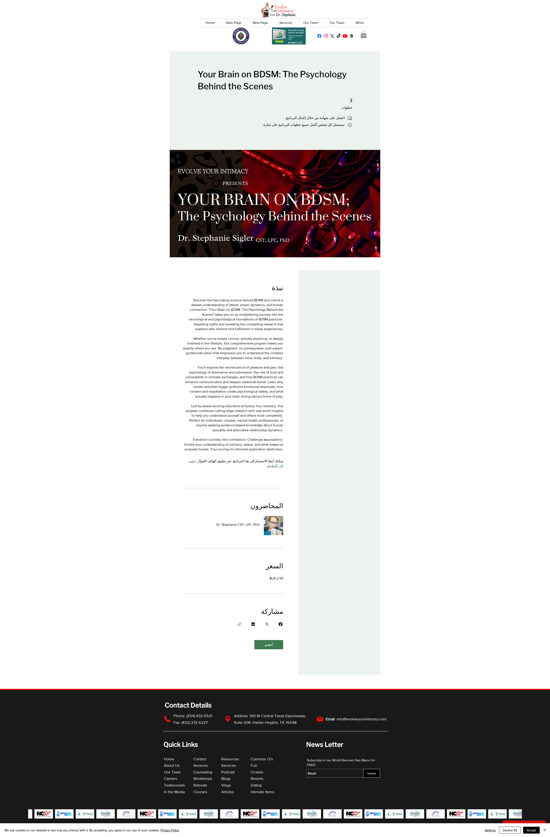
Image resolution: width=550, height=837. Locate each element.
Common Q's (262, 759)
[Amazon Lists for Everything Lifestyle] (351, 36)
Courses (200, 792)
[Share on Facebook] (280, 624)
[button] (363, 34)
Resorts (257, 778)
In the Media (174, 792)
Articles (227, 792)
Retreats (200, 785)
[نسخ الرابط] (239, 624)
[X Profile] (332, 36)
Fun (254, 765)
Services (200, 765)
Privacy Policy (169, 830)
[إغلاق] (544, 830)
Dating (256, 785)
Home (169, 759)
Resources (230, 759)
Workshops (202, 778)
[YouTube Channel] (345, 36)
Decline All (510, 830)
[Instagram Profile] (325, 36)
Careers (170, 778)
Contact (199, 759)
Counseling (202, 772)
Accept (531, 830)
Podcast (228, 772)
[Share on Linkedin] (253, 624)
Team (176, 772)
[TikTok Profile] (338, 36)
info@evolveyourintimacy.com (362, 719)
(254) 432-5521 (199, 716)
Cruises (257, 772)
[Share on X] (266, 624)
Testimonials (175, 785)
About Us (172, 765)
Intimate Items (262, 792)
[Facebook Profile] (319, 36)
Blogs (226, 778)
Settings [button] (490, 830)
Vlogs (226, 785)
